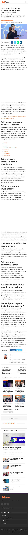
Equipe (4, 515)
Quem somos (5, 520)
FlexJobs (6, 151)
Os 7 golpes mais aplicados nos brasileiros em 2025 (16, 473)
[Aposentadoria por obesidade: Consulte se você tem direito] (14, 439)
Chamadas (3, 20)
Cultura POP (17, 380)
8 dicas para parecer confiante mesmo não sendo (16, 459)
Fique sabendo (10, 20)
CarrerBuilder (7, 155)
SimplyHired (7, 153)
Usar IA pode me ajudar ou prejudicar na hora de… (15, 480)
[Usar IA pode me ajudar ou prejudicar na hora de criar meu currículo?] (6, 481)
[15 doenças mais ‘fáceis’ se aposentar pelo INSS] (6, 488)
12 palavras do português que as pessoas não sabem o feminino (21, 371)
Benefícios (17, 395)
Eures (5, 144)
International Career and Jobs (10, 147)
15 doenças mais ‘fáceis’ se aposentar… (15, 487)
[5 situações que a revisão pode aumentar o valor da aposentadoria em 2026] (20, 398)
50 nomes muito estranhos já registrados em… (16, 466)
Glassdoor (6, 149)
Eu (4, 146)
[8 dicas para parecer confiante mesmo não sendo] (6, 460)
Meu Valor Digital (17, 533)
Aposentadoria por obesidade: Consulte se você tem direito (12, 448)
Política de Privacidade (7, 518)
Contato (4, 523)
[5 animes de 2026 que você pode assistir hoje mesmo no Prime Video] (8, 383)
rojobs (6, 146)
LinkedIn (6, 142)
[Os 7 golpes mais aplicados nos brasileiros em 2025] (6, 474)
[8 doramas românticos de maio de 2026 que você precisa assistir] (20, 383)
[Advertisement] (14, 86)
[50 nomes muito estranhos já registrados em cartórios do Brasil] (6, 467)
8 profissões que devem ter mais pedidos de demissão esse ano (7, 371)
